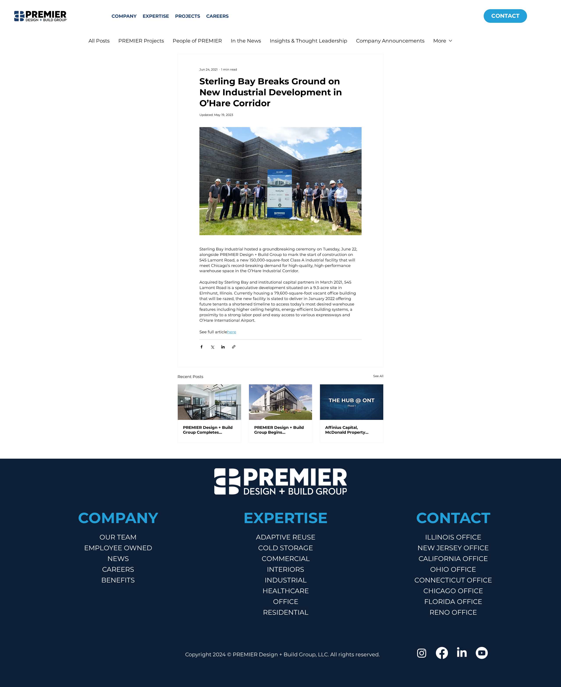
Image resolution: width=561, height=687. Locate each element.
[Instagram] (422, 653)
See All (378, 376)
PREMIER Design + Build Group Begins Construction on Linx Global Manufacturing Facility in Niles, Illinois (279, 430)
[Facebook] (442, 653)
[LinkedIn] (462, 653)
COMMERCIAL (286, 558)
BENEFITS (118, 580)
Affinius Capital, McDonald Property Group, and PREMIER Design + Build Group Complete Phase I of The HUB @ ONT (350, 430)
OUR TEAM (118, 537)
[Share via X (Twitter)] (212, 347)
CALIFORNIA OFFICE (453, 558)
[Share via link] (234, 347)
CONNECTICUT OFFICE (453, 580)
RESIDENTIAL (285, 612)
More (439, 41)
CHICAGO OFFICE (453, 591)
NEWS (118, 558)
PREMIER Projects (141, 41)
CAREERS (118, 569)
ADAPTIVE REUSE (285, 537)
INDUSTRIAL (286, 580)
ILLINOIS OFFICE (453, 537)
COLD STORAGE (285, 548)
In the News (246, 41)
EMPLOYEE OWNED (118, 548)
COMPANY (118, 518)
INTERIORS (285, 569)
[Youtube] (482, 653)
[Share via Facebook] (201, 347)
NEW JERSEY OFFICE (453, 548)
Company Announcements (390, 41)
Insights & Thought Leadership (308, 41)
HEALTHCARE (286, 591)
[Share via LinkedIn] (223, 347)
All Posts (99, 41)
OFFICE (285, 601)
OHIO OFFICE (453, 569)
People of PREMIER (197, 41)
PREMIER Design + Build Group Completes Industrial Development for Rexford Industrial (208, 430)
